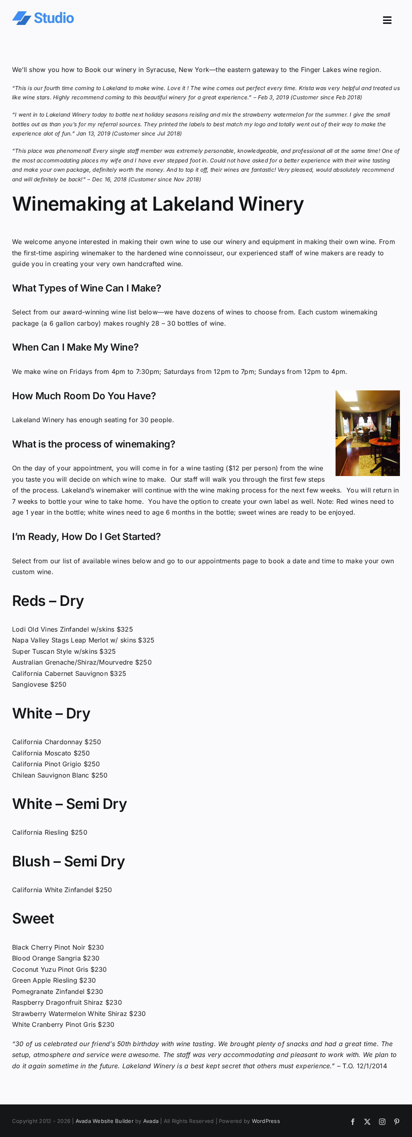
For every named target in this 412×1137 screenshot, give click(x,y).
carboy (88, 323)
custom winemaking (346, 312)
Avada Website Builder (105, 1121)
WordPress (266, 1121)
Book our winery (110, 70)
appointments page (228, 561)
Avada (151, 1121)
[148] (43, 14)
